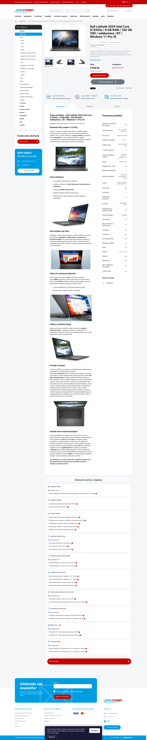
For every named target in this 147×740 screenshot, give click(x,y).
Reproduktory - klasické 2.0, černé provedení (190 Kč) (63, 526)
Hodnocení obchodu (67, 2)
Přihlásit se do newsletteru (62, 696)
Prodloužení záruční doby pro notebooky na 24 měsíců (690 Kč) (65, 615)
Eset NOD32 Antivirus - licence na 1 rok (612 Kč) (61, 599)
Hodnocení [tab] (90, 106)
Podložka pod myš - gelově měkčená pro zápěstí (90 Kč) (63, 523)
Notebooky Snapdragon (26, 87)
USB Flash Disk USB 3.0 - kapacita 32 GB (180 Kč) (62, 582)
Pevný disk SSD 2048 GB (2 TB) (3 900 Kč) (60, 543)
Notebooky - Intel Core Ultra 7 (28, 56)
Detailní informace (95, 60)
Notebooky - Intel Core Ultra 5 (28, 53)
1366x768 (124, 215)
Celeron (22, 75)
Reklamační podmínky (49, 718)
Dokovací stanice (24, 93)
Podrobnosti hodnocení (114, 42)
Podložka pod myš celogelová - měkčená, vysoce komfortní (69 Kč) (66, 520)
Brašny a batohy (24, 90)
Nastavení (52, 737)
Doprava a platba (55, 2)
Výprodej (22, 125)
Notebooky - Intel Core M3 (27, 65)
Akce (21, 122)
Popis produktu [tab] (60, 106)
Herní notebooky (24, 84)
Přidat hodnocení (23, 141)
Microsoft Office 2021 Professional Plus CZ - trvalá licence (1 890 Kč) (67, 648)
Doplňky (22, 100)
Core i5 (22, 43)
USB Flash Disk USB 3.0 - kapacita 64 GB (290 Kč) (62, 585)
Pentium (23, 71)
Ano (126, 260)
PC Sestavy (23, 103)
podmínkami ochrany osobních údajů (72, 691)
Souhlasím (94, 730)
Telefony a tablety (24, 109)
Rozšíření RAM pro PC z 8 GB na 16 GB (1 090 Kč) (62, 562)
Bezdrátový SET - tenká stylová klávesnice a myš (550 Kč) (64, 635)
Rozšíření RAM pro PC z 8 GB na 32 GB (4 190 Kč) (62, 566)
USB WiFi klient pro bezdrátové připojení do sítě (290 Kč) (63, 517)
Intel (21, 37)
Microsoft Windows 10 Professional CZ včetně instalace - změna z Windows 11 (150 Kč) (72, 493)
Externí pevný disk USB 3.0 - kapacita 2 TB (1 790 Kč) (63, 579)
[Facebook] (105, 721)
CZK (127, 2)
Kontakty (83, 2)
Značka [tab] (117, 106)
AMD (21, 78)
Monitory (22, 112)
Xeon (22, 62)
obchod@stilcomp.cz (28, 161)
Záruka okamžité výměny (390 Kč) (58, 507)
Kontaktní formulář (28, 170)
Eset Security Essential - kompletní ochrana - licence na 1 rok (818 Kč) (67, 602)
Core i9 (22, 50)
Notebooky (23, 34)
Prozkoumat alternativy (99, 75)
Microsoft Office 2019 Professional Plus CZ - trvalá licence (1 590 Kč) (67, 651)
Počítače (22, 31)
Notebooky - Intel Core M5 (27, 68)
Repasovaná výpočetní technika (23, 2)
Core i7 (22, 46)
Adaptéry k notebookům (26, 96)
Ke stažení (46, 721)
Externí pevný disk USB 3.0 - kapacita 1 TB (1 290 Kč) (63, 576)
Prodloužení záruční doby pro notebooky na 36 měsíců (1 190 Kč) (66, 618)
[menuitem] (19, 16)
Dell (126, 256)
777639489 (25, 165)
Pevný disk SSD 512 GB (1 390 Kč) (58, 546)
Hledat (88, 10)
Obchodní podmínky (49, 713)
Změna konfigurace (105, 82)
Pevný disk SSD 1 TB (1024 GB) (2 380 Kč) (60, 549)
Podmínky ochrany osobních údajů (53, 715)
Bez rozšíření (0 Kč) (54, 490)
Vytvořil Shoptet (115, 737)
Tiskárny (22, 106)
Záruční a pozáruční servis (41, 2)
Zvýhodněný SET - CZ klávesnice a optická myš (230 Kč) (63, 632)
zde (57, 733)
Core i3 (22, 40)
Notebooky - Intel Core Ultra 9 (28, 59)
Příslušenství (23, 115)
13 (126, 243)
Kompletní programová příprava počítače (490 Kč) (62, 504)
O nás (76, 2)
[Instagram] (108, 721)
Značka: (93, 46)
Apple (21, 81)
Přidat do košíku (54, 661)
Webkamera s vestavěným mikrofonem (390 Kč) (61, 529)
